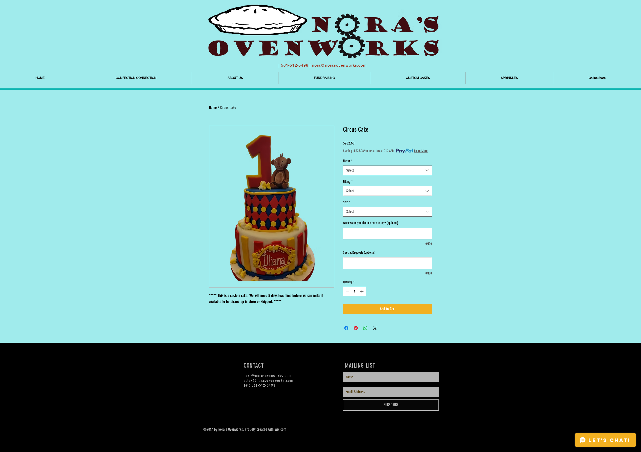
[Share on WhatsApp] (365, 328)
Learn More (421, 151)
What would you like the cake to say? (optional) (370, 223)
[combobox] (387, 170)
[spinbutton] (354, 291)
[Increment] (362, 291)
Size (346, 202)
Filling (348, 182)
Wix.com (280, 429)
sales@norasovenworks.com (268, 380)
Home (213, 107)
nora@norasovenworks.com (339, 65)
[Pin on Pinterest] (356, 328)
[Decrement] (347, 291)
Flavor (347, 161)
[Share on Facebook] (346, 328)
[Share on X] (375, 328)
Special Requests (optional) (359, 252)
